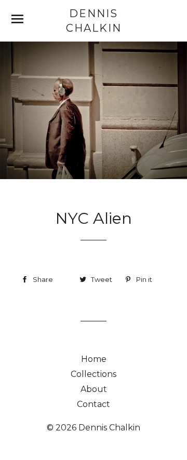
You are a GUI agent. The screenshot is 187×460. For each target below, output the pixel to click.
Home (93, 359)
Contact (93, 404)
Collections (93, 374)
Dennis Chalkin (94, 20)
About (94, 389)
